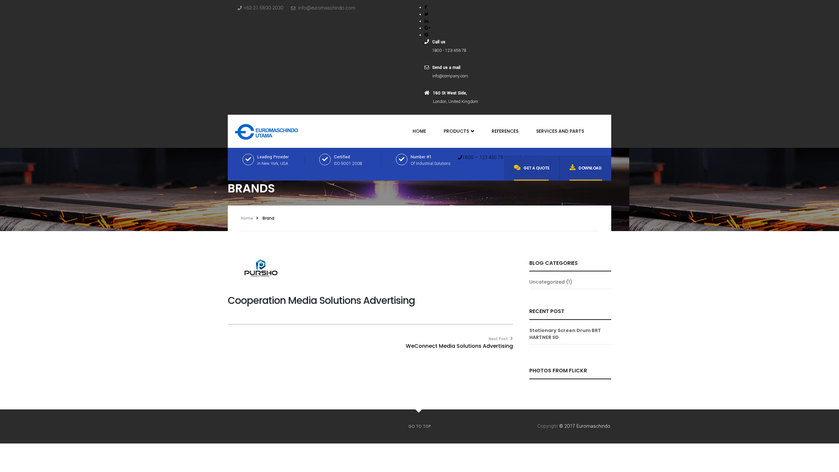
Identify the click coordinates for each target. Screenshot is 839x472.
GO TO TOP (419, 426)
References (505, 131)
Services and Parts (560, 131)
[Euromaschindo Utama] (267, 130)
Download (589, 168)
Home (419, 131)
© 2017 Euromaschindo (584, 426)
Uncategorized (547, 282)
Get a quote (536, 168)
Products (457, 131)
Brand (268, 218)
